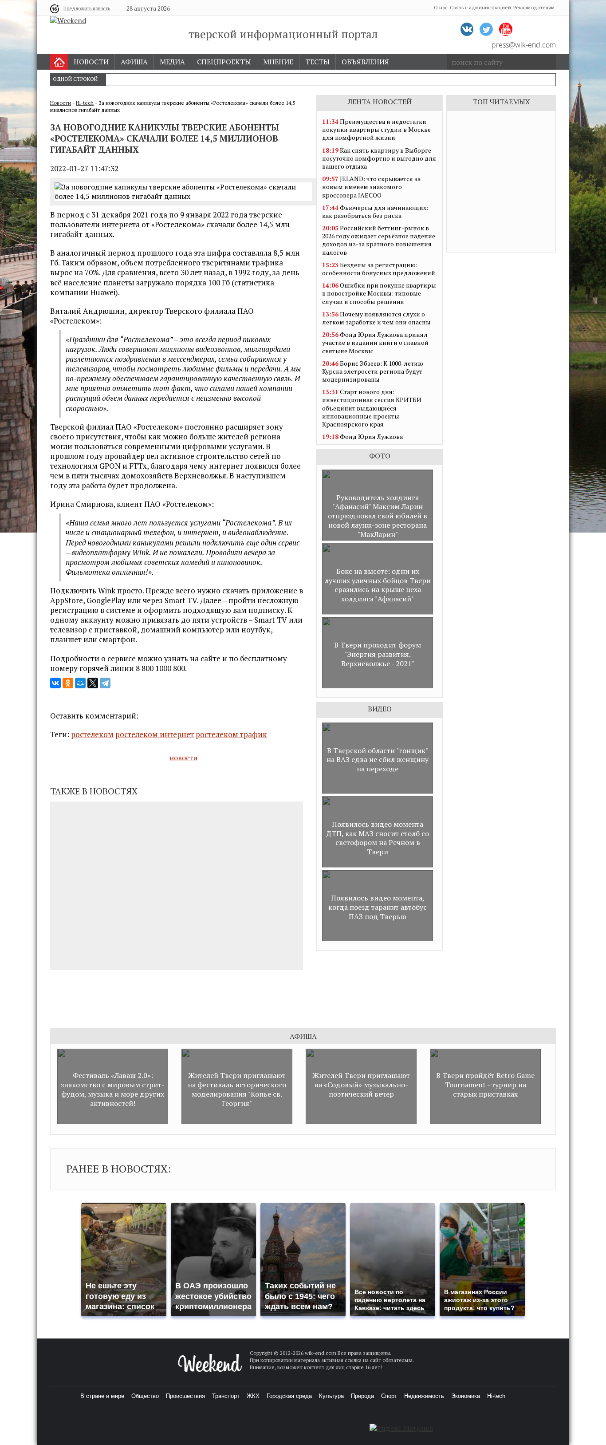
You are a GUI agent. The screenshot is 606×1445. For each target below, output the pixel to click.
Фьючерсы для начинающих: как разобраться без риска (375, 211)
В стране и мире (102, 1396)
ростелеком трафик (231, 734)
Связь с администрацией (480, 7)
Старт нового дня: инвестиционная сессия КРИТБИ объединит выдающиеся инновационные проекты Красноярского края (371, 407)
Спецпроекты (224, 62)
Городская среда (289, 1396)
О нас (441, 7)
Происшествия (185, 1396)
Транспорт (226, 1396)
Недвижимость (424, 1396)
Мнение (278, 62)
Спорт (389, 1396)
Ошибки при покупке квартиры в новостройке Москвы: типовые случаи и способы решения (379, 293)
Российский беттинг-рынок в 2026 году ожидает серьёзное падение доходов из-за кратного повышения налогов (378, 240)
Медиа (172, 62)
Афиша (134, 62)
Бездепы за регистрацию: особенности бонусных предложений (378, 269)
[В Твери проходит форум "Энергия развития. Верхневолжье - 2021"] (377, 686)
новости (183, 757)
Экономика (465, 1396)
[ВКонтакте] (55, 683)
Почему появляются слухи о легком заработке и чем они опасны (376, 318)
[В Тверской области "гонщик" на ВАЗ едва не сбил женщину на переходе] (377, 791)
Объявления (365, 62)
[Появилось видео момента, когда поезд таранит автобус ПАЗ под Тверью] (377, 939)
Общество (145, 1396)
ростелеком (92, 734)
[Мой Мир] (80, 683)
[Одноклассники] (68, 683)
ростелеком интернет (154, 734)
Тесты (317, 62)
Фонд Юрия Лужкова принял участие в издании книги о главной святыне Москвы (375, 342)
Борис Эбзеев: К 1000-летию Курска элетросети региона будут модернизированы (372, 371)
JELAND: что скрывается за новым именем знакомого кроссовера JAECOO (371, 186)
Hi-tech (85, 102)
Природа (362, 1396)
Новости (91, 62)
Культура (331, 1396)
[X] (92, 683)
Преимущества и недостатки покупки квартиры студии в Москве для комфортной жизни (376, 129)
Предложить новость (86, 8)
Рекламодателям (534, 7)
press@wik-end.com (524, 45)
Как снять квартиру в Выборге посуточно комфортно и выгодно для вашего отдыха (379, 158)
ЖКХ (253, 1396)
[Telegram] (105, 683)
